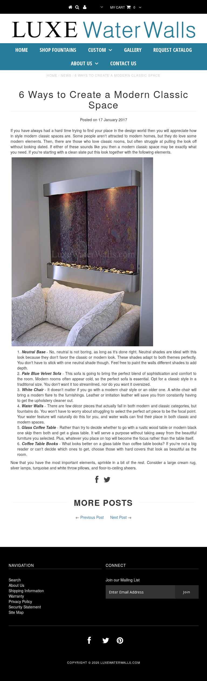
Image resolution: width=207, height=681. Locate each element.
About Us (81, 63)
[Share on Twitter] (107, 480)
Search (15, 579)
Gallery (133, 49)
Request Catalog (172, 49)
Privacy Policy (20, 601)
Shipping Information (26, 590)
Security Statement (25, 606)
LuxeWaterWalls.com (120, 662)
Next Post (118, 517)
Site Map (16, 612)
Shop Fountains (58, 49)
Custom (97, 49)
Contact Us (123, 63)
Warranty (16, 596)
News (66, 75)
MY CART (123, 7)
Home (21, 49)
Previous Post (92, 517)
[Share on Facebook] (96, 480)
